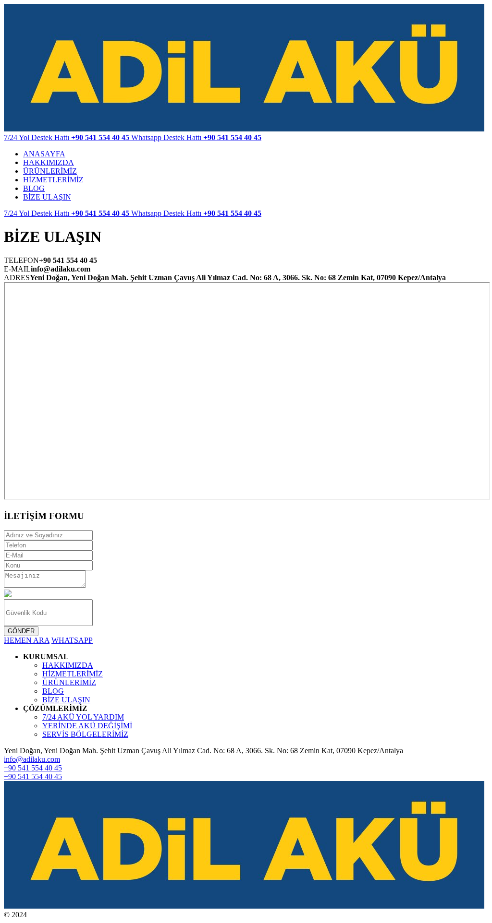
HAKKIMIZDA (48, 162)
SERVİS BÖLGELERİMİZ (85, 734)
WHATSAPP (72, 640)
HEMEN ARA (26, 640)
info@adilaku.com (32, 759)
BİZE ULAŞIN (47, 197)
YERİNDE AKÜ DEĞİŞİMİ (87, 726)
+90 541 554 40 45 (33, 768)
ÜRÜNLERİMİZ (50, 171)
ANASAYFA (44, 154)
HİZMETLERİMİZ (53, 180)
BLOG (34, 188)
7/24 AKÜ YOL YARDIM (83, 717)
